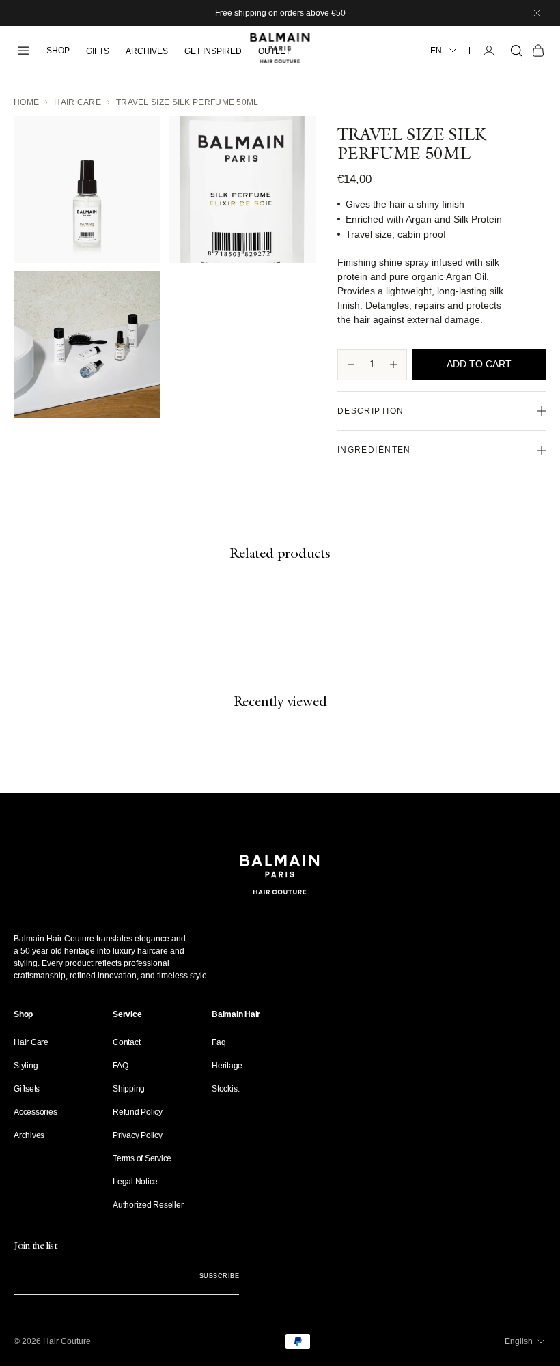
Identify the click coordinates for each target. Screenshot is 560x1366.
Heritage (227, 1065)
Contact (126, 1042)
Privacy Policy (138, 1135)
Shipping (129, 1089)
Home (26, 102)
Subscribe (219, 1275)
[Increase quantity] (393, 365)
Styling (26, 1065)
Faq (218, 1042)
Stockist (225, 1089)
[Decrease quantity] (351, 365)
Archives (29, 1135)
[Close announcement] (537, 13)
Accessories (35, 1112)
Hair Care (77, 102)
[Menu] (23, 50)
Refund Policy (138, 1112)
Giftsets (27, 1089)
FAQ (120, 1065)
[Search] (516, 50)
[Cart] (538, 50)
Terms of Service (142, 1158)
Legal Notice (135, 1181)
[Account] (489, 50)
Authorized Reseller (148, 1205)
